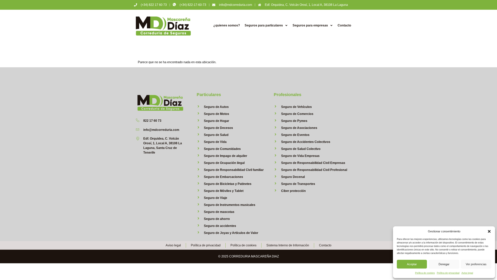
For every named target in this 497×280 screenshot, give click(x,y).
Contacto (344, 25)
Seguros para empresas (310, 25)
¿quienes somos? (226, 25)
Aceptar (412, 264)
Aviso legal (467, 273)
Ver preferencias (476, 264)
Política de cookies (425, 273)
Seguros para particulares (264, 25)
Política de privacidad (448, 273)
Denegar (444, 264)
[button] (489, 231)
